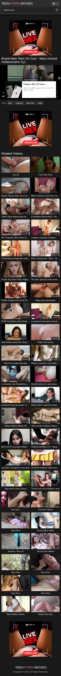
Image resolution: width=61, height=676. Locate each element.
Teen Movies (17, 3)
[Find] (57, 10)
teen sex (30, 103)
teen (10, 103)
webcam (19, 103)
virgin (40, 103)
